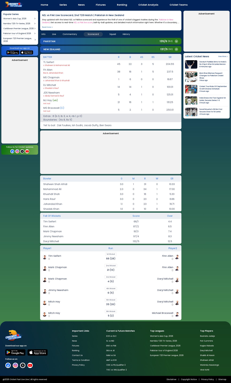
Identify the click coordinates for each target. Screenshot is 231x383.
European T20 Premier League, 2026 (167, 355)
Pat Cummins (206, 341)
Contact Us (77, 355)
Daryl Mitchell (206, 350)
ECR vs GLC (111, 336)
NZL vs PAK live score (83, 22)
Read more (46, 27)
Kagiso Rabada (207, 345)
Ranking (75, 350)
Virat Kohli (204, 369)
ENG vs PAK (111, 345)
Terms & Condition (81, 360)
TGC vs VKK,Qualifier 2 (116, 369)
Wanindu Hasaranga (209, 365)
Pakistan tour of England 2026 (164, 350)
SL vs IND (110, 341)
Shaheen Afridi (207, 360)
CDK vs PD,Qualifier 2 (116, 365)
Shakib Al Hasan (207, 355)
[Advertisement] (19, 103)
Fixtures (75, 345)
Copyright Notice (189, 379)
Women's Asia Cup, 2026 (161, 336)
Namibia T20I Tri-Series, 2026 (163, 341)
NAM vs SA (111, 355)
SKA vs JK (110, 350)
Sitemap (222, 379)
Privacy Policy (78, 365)
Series (75, 336)
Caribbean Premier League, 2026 (165, 345)
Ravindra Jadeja (207, 336)
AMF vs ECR (111, 360)
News (74, 341)
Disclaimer (171, 379)
